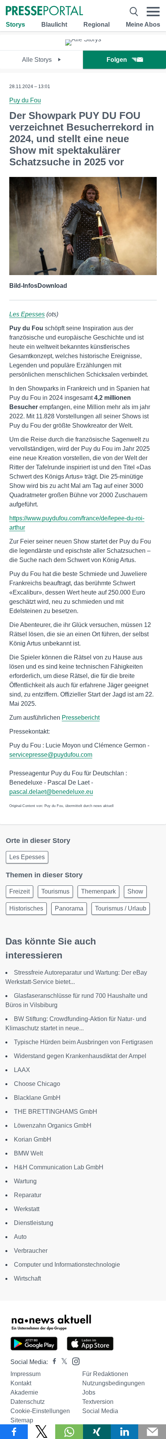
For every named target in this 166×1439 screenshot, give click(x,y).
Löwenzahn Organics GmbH (52, 1125)
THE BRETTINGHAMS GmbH (55, 1111)
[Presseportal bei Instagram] (74, 1360)
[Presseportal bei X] (62, 1362)
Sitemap (21, 1420)
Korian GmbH (32, 1139)
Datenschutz (27, 1401)
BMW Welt (28, 1153)
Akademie (24, 1392)
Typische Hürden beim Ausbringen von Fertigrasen (83, 1042)
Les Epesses (27, 314)
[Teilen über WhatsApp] (69, 1431)
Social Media (100, 1411)
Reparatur (27, 1195)
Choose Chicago (37, 1084)
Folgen (117, 59)
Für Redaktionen (105, 1374)
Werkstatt (26, 1209)
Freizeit (19, 891)
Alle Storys (37, 59)
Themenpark (98, 891)
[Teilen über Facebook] (14, 1431)
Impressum (25, 1374)
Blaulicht (54, 24)
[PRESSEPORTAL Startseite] (44, 11)
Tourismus (55, 891)
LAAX (22, 1070)
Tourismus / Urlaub (120, 908)
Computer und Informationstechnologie (67, 1264)
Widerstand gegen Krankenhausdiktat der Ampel (80, 1056)
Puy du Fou (25, 100)
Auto (20, 1236)
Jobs (88, 1392)
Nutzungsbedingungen (113, 1383)
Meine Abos (143, 24)
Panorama (69, 908)
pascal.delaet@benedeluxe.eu (51, 791)
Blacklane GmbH (37, 1097)
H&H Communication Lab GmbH (58, 1167)
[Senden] (152, 1431)
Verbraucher (30, 1250)
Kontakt (20, 1383)
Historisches (26, 908)
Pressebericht (81, 717)
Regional (96, 24)
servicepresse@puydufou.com (50, 754)
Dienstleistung (33, 1223)
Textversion (97, 1401)
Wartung (25, 1181)
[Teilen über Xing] (97, 1431)
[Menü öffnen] (153, 11)
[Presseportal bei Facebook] (52, 1362)
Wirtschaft (27, 1278)
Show (135, 891)
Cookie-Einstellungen (40, 1411)
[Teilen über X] (42, 1431)
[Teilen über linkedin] (125, 1431)
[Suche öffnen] (134, 11)
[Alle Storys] (83, 39)
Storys (15, 24)
